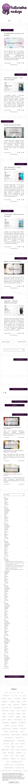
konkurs (4, 716)
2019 (4, 584)
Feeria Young (5, 707)
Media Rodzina (6, 722)
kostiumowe (11, 716)
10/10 (6, 692)
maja (5, 515)
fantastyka (24, 704)
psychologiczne (20, 740)
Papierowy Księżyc (14, 731)
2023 (4, 506)
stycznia (6, 505)
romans (13, 746)
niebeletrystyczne (6, 728)
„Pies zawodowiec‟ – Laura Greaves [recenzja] (12, 168)
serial (18, 749)
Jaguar (18, 710)
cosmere (24, 698)
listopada (6, 509)
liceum (3, 719)
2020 (4, 557)
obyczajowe (15, 728)
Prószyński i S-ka (19, 737)
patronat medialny (5, 734)
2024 (4, 497)
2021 (4, 540)
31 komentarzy (14, 248)
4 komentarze (21, 484)
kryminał (18, 716)
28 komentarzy (14, 64)
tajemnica (6, 755)
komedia (18, 713)
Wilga (7, 761)
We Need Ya (23, 758)
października (7, 510)
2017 (4, 619)
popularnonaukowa (9, 737)
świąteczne (18, 752)
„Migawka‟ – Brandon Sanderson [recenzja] (11, 302)
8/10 (16, 695)
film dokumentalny (18, 707)
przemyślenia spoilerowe (9, 740)
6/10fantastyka (6, 695)
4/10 (14, 692)
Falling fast (8, 231)
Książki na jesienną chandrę (12, 261)
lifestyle (10, 719)
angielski (4, 698)
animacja (10, 698)
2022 (4, 522)
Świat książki (11, 752)
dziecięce (3, 704)
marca (5, 503)
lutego (6, 519)
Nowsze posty (6, 341)
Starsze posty (22, 341)
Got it (17, 782)
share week (23, 749)
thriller (22, 755)
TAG (24, 752)
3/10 (10, 692)
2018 (4, 602)
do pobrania (12, 701)
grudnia (6, 507)
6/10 (22, 692)
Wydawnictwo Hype (8, 764)
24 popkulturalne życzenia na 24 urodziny (14, 561)
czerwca (6, 502)
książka (24, 716)
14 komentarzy (14, 335)
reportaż (23, 743)
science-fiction (5, 749)
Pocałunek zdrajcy (11, 95)
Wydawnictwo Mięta (19, 764)
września (6, 498)
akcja (24, 695)
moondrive (7, 725)
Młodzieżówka (22, 722)
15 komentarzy (14, 201)
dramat (18, 701)
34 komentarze (14, 154)
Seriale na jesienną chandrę (12, 125)
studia (4, 752)
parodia (22, 731)
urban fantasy (5, 758)
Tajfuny (12, 755)
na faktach (14, 725)
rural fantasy (20, 746)
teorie (17, 755)
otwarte (6, 731)
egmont (9, 704)
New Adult (21, 725)
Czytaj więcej (7, 63)
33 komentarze (21, 437)
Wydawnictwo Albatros (16, 761)
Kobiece (4, 713)
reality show (6, 743)
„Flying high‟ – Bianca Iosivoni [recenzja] (13, 566)
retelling (7, 746)
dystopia (24, 701)
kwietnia (6, 517)
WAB (18, 758)
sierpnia (6, 499)
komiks (23, 713)
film (11, 707)
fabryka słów (16, 704)
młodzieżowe (14, 722)
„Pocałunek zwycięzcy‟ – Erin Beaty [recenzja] (13, 78)
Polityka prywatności (14, 676)
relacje (17, 743)
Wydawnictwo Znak (17, 770)
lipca (5, 501)
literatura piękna (18, 719)
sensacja (13, 749)
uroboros (13, 758)
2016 (4, 637)
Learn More (11, 782)
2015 (4, 654)
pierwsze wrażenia (16, 734)
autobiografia (17, 698)
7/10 (12, 695)
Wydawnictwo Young (6, 770)
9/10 (20, 695)
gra (25, 707)
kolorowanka (11, 713)
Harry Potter (5, 710)
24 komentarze (14, 111)
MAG (25, 719)
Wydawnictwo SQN (19, 767)
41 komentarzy (21, 460)
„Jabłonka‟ (14, 405)
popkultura (24, 734)
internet (12, 710)
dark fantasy (5, 701)
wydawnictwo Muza (8, 767)
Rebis (12, 743)
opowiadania (23, 728)
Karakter (24, 710)
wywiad (25, 770)
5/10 (18, 692)
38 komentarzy (14, 288)
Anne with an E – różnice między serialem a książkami (13, 451)
